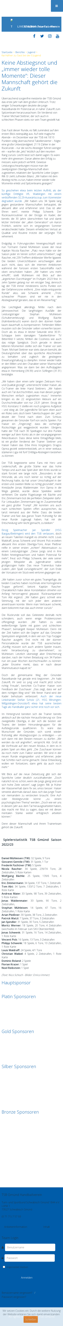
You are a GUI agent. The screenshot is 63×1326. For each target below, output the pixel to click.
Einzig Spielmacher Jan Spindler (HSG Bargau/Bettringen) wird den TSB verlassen (32, 531)
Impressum (22, 1230)
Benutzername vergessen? (17, 1292)
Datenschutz (36, 1230)
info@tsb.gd (8, 1220)
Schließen (30, 1319)
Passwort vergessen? (14, 1297)
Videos (50, 1230)
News (26, 26)
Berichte (33, 26)
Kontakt (11, 1230)
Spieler (57, 1230)
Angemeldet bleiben (17, 1267)
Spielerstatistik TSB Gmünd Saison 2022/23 (32, 842)
